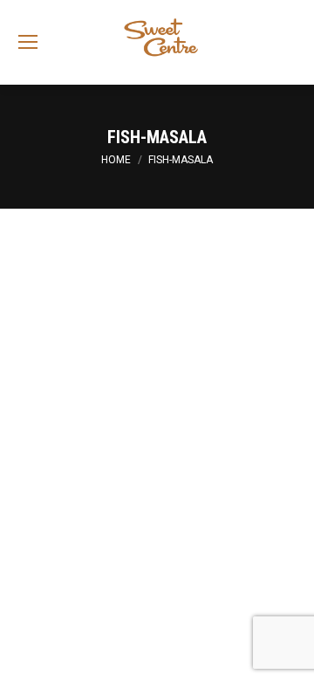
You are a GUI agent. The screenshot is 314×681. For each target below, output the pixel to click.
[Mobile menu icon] (27, 41)
